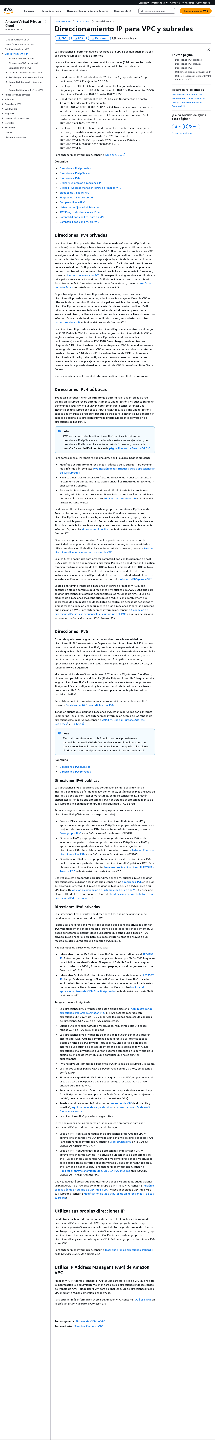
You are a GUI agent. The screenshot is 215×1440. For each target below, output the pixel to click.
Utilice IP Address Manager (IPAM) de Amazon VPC (90, 187)
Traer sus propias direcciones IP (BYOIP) (129, 1249)
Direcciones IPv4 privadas (75, 168)
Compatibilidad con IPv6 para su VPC (82, 217)
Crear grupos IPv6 (70, 833)
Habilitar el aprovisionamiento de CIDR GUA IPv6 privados (95, 1170)
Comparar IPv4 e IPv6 (72, 202)
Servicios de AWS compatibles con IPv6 (90, 705)
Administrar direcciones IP (119, 498)
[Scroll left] (21, 11)
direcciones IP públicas (96, 529)
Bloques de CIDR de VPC (74, 192)
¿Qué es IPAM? (142, 1299)
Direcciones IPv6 (70, 178)
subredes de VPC (121, 1103)
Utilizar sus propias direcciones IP (80, 182)
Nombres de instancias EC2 (82, 275)
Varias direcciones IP (67, 322)
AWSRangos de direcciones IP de (80, 212)
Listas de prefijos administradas (79, 207)
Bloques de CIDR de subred (76, 197)
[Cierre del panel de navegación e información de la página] (208, 49)
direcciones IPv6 (132, 882)
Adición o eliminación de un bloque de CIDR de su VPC (105, 890)
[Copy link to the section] (52, 235)
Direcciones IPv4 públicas (75, 173)
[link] (105, 21)
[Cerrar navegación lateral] (45, 21)
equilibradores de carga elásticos (92, 1107)
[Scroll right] (133, 11)
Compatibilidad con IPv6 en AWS (79, 221)
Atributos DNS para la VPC (136, 579)
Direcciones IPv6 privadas (75, 771)
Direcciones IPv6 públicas (75, 766)
